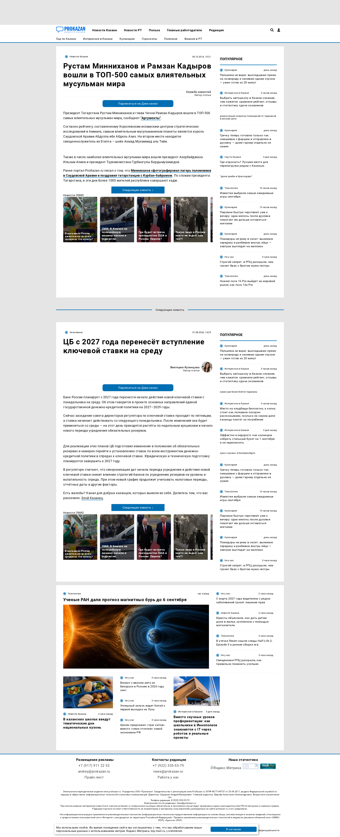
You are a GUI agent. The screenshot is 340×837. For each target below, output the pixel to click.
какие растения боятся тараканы (238, 391)
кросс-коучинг (228, 453)
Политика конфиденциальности (260, 830)
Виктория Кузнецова (185, 367)
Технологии (231, 188)
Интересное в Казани (237, 93)
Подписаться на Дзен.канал (138, 103)
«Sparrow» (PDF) (173, 820)
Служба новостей (198, 92)
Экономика (76, 332)
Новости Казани (79, 56)
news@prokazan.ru (168, 771)
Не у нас (229, 257)
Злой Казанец (92, 498)
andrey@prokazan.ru (94, 771)
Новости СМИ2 (73, 195)
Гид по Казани (233, 157)
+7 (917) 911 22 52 (94, 766)
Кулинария (231, 70)
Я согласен (233, 829)
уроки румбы (228, 176)
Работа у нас (168, 777)
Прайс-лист (94, 777)
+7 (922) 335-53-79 (168, 766)
